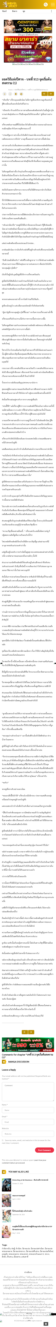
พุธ (24, 11)
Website (5, 1128)
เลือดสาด (17, 1256)
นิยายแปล (26, 1248)
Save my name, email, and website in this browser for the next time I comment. (26, 1141)
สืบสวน (10, 1256)
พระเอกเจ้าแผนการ (36, 1254)
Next (51, 94)
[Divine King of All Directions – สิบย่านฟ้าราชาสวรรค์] (6, 1185)
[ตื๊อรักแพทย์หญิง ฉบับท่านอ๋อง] (6, 1215)
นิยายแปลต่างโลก (37, 1248)
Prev (45, 94)
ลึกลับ (4, 1256)
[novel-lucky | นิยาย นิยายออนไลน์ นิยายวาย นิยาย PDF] (10, 4)
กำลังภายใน (6, 1248)
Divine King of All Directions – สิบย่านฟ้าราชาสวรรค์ (30, 1180)
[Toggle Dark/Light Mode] (21, 94)
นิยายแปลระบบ (19, 1251)
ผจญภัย (5, 1254)
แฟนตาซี (24, 1256)
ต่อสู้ (13, 1248)
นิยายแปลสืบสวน (32, 1251)
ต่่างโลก (18, 1248)
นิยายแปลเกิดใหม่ (46, 1251)
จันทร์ (4, 11)
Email (4, 1116)
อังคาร (14, 11)
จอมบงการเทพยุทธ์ (18, 1195)
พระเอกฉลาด (14, 1254)
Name (4, 1104)
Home (10, 90)
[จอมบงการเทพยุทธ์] (6, 1200)
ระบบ (47, 1254)
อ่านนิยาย (28, 1272)
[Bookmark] (16, 94)
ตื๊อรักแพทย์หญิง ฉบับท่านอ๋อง (22, 1211)
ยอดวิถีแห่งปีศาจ (20, 90)
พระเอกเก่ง (24, 1254)
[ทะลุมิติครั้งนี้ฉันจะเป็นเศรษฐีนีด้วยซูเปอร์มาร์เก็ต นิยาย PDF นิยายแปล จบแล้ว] (6, 1231)
